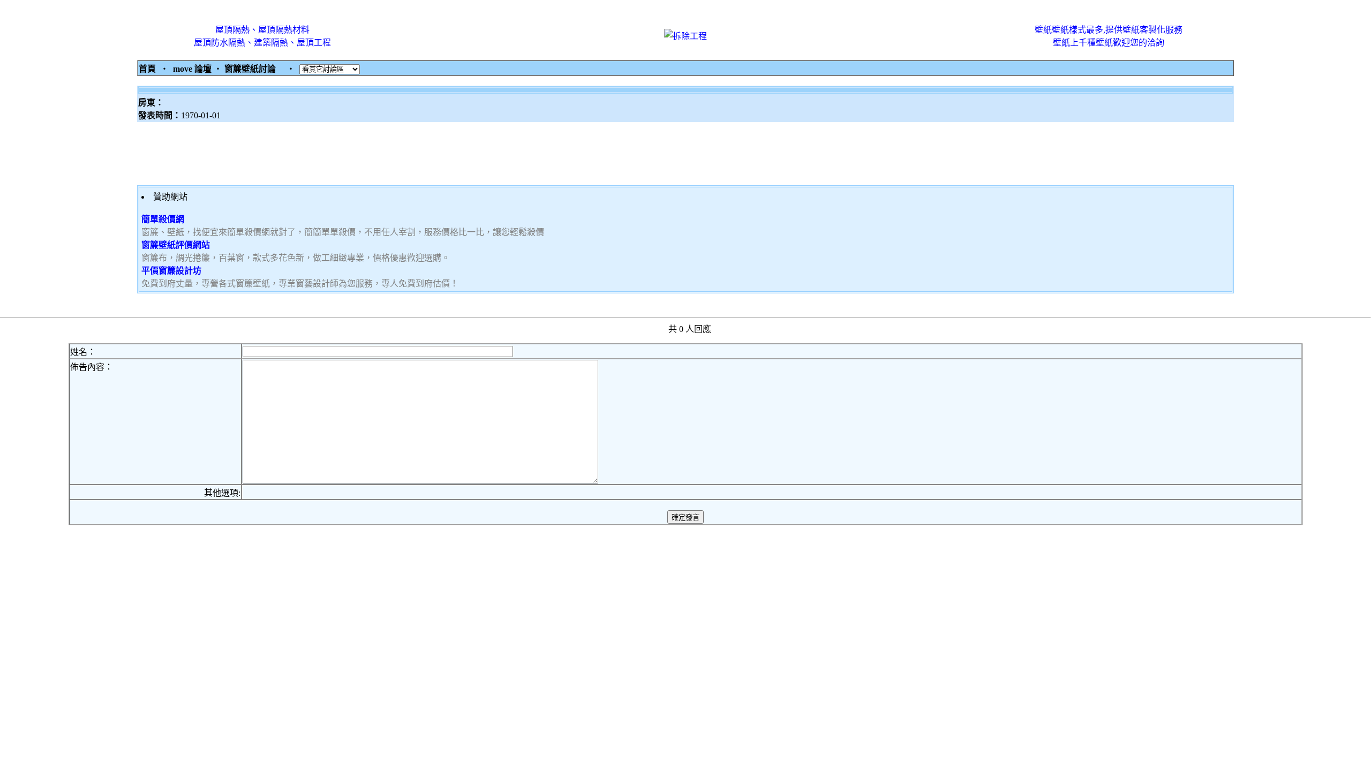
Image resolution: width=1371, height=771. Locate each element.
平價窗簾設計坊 (171, 270)
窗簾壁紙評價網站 (175, 245)
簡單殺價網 (162, 219)
